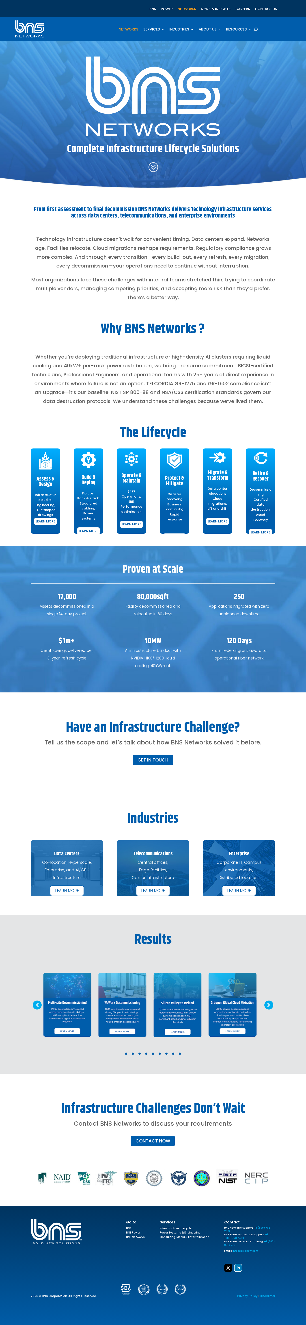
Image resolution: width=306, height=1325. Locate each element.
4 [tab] (146, 1054)
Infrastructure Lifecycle (176, 1229)
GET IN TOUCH (153, 760)
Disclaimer (267, 1296)
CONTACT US (266, 9)
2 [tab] (133, 1054)
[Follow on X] (228, 1268)
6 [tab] (160, 1054)
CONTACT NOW (153, 1141)
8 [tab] (173, 1054)
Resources (236, 30)
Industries (179, 30)
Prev (37, 1005)
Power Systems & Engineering (180, 1233)
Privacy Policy (247, 1296)
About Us (208, 30)
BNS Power (133, 1233)
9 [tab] (180, 1054)
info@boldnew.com (245, 1251)
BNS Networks (135, 1238)
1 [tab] (126, 1054)
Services (151, 30)
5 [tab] (153, 1054)
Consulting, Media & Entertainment (184, 1238)
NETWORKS (187, 9)
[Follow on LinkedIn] (238, 1268)
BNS (152, 9)
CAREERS (242, 9)
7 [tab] (166, 1054)
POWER (167, 9)
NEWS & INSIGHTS (216, 9)
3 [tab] (139, 1054)
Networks (128, 30)
